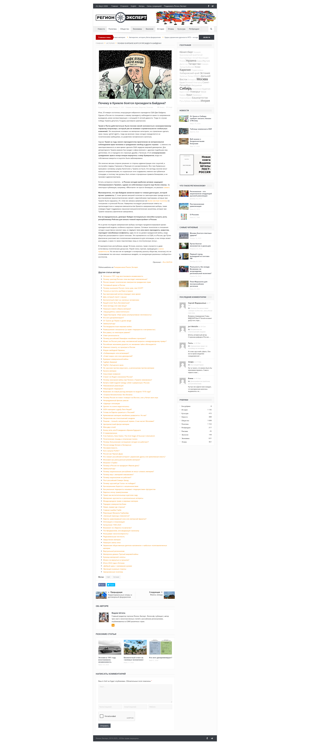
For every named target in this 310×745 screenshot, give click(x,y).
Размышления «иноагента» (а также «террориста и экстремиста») (129, 329)
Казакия (197, 52)
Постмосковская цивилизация (197, 205)
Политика (112, 29)
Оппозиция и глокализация (114, 522)
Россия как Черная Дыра (113, 454)
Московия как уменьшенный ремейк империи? (121, 460)
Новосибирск (185, 98)
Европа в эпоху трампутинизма (115, 492)
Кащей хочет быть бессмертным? (116, 303)
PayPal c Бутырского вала (113, 365)
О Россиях (194, 214)
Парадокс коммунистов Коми (114, 504)
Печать (161, 107)
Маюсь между (156, 594)
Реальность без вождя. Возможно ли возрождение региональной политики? (200, 270)
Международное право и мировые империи (120, 501)
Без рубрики (186, 406)
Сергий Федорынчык (197, 303)
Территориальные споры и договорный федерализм (120, 596)
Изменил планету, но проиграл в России (119, 347)
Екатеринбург (186, 57)
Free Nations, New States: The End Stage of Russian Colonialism (129, 436)
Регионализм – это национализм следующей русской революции (201, 193)
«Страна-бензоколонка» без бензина (117, 394)
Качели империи (109, 371)
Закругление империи (112, 539)
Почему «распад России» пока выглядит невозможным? (125, 279)
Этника (171, 29)
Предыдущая (116, 592)
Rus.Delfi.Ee (167, 262)
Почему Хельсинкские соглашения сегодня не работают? (126, 442)
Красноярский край (188, 55)
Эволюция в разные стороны (114, 569)
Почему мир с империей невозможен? (118, 474)
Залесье (183, 76)
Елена (190, 378)
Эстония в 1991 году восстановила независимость (123, 276)
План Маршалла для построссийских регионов (198, 283)
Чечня (203, 91)
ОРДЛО (197, 76)
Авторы (141, 6)
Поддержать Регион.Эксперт (175, 6)
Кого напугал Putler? (111, 451)
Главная (114, 6)
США (108, 577)
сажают (167, 187)
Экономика (137, 29)
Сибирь (186, 88)
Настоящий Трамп (197, 365)
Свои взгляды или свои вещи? (115, 306)
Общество (124, 29)
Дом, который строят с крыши (115, 297)
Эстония (116, 577)
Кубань (187, 101)
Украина (191, 60)
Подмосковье (197, 70)
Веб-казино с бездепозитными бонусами (197, 141)
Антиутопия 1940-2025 (112, 525)
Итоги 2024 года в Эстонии (113, 563)
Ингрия (205, 101)
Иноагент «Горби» (110, 462)
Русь (182, 101)
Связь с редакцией (154, 6)
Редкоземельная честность (114, 536)
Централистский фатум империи (116, 424)
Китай (199, 55)
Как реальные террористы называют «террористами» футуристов (129, 489)
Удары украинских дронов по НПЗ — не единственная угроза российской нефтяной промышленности (167, 37)
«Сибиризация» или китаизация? (116, 353)
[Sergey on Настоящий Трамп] (183, 364)
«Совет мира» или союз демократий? (118, 356)
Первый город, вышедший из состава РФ (199, 256)
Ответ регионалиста (111, 335)
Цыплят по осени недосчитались (116, 406)
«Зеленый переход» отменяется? (116, 516)
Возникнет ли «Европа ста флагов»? (117, 528)
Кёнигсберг (186, 52)
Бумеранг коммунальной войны (115, 359)
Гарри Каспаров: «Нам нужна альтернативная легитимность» (127, 315)
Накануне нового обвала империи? (117, 309)
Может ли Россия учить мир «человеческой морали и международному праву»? (135, 341)
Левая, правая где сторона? (114, 507)
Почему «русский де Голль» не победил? (119, 483)
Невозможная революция (113, 385)
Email (170, 107)
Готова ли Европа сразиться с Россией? (119, 412)
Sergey (191, 362)
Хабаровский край (189, 73)
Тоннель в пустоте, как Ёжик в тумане (118, 291)
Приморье (197, 95)
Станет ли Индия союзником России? (118, 377)
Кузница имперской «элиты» (114, 557)
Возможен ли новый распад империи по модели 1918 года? (127, 391)
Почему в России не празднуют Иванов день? (121, 465)
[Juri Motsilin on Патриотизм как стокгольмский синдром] (183, 329)
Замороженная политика (113, 572)
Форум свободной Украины (114, 350)
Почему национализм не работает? (117, 477)
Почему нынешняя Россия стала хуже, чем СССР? (123, 288)
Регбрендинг (194, 29)
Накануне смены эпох (112, 542)
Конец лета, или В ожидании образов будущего (122, 430)
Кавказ (183, 95)
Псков (182, 61)
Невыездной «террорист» (113, 388)
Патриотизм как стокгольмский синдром (119, 418)
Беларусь (192, 79)
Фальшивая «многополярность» (115, 533)
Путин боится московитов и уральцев (200, 244)
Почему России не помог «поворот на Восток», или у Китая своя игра (130, 397)
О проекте (124, 6)
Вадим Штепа (103, 107)
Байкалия (190, 67)
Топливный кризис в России (114, 285)
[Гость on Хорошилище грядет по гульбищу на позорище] (183, 345)
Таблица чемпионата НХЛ (201, 129)
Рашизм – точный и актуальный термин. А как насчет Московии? (128, 421)
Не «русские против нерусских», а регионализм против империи (128, 368)
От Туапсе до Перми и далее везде (117, 320)
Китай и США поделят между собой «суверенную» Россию (126, 383)
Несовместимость (110, 448)
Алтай (195, 57)
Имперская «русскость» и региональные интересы (123, 498)
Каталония (197, 89)
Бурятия (206, 88)
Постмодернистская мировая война (117, 326)
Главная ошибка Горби (112, 510)
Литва (190, 76)
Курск (182, 91)
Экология (149, 29)
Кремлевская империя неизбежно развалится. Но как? (124, 415)
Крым (182, 82)
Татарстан (194, 63)
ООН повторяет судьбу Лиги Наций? (117, 409)
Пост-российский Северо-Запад (115, 480)
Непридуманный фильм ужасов (115, 400)
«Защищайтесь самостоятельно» (116, 311)
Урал (189, 94)
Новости (101, 29)
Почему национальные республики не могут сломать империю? (128, 471)
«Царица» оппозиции (111, 403)
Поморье (195, 91)
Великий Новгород (193, 82)
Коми (197, 66)
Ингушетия (196, 85)
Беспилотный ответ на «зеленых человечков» (121, 300)
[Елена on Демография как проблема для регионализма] (183, 381)
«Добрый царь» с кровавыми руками (117, 566)
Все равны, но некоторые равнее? (116, 332)
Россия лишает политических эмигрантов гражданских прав (127, 282)
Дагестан (184, 64)
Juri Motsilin (193, 326)
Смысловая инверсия (111, 374)
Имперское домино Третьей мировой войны (120, 554)
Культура (181, 29)
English (133, 6)
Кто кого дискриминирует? (113, 317)
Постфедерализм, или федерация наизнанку (121, 530)
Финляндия (203, 57)
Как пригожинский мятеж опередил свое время (122, 294)
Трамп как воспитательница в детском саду (120, 495)
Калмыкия (195, 101)
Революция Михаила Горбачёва (116, 513)
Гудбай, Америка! (110, 362)
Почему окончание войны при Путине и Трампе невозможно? (127, 380)
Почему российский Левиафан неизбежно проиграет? (124, 338)
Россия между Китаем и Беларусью (117, 445)
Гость (190, 343)
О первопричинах (110, 433)
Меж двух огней (109, 427)
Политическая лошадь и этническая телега (120, 439)
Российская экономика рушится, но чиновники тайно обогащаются (129, 344)
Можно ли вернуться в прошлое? (116, 560)
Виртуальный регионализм (113, 551)
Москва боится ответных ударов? (201, 234)
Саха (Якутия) (203, 60)
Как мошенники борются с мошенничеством (120, 486)
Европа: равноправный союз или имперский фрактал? (124, 519)
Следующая (154, 592)
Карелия (185, 70)
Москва (202, 79)
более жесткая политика (157, 201)
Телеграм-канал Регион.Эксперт (126, 267)
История (160, 29)
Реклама (185, 431)
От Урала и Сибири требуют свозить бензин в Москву (200, 118)
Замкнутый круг (109, 323)
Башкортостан (200, 97)
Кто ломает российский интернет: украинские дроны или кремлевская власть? (134, 456)
